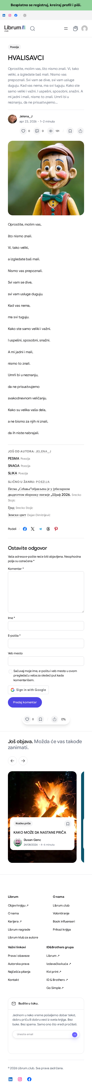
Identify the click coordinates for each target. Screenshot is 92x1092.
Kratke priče (23, 823)
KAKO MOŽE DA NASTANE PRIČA (39, 832)
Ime (11, 618)
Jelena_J (26, 116)
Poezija (14, 47)
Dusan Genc (32, 840)
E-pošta (14, 635)
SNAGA (14, 466)
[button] (25, 15)
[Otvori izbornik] (65, 28)
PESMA (13, 458)
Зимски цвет (17, 515)
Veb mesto (15, 653)
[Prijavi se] (74, 1034)
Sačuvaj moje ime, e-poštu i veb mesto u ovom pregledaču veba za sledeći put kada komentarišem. (45, 675)
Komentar (16, 569)
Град (11, 508)
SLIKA (12, 473)
